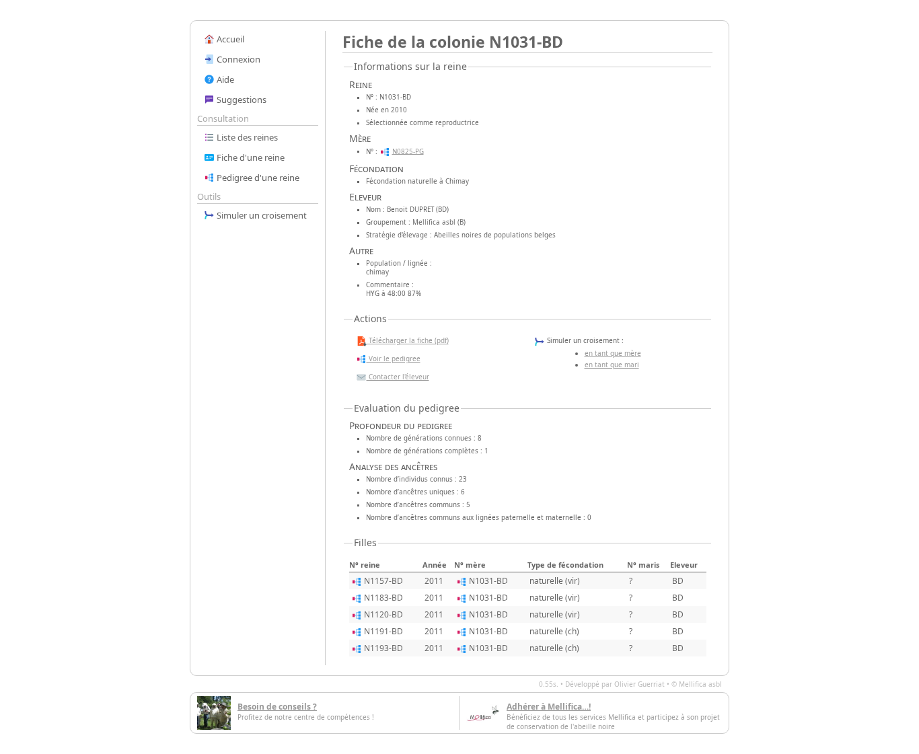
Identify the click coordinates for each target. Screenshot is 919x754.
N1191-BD (383, 631)
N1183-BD (383, 597)
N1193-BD (383, 648)
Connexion (237, 59)
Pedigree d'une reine (257, 178)
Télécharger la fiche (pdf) (408, 340)
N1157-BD (383, 581)
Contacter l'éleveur (398, 376)
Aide (224, 79)
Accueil (229, 39)
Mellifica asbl (700, 684)
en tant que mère (613, 353)
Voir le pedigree (393, 358)
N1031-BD (488, 581)
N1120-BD (383, 614)
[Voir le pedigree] (384, 151)
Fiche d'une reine (250, 157)
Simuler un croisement (261, 215)
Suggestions (240, 99)
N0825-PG (408, 151)
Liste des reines (246, 137)
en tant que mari (612, 364)
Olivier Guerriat (639, 684)
